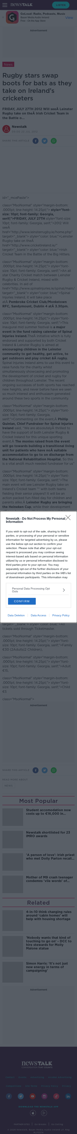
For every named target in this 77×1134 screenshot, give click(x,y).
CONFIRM (22, 601)
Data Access (38, 615)
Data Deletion (16, 615)
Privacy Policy (60, 615)
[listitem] (38, 590)
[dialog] (38, 567)
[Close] (69, 519)
